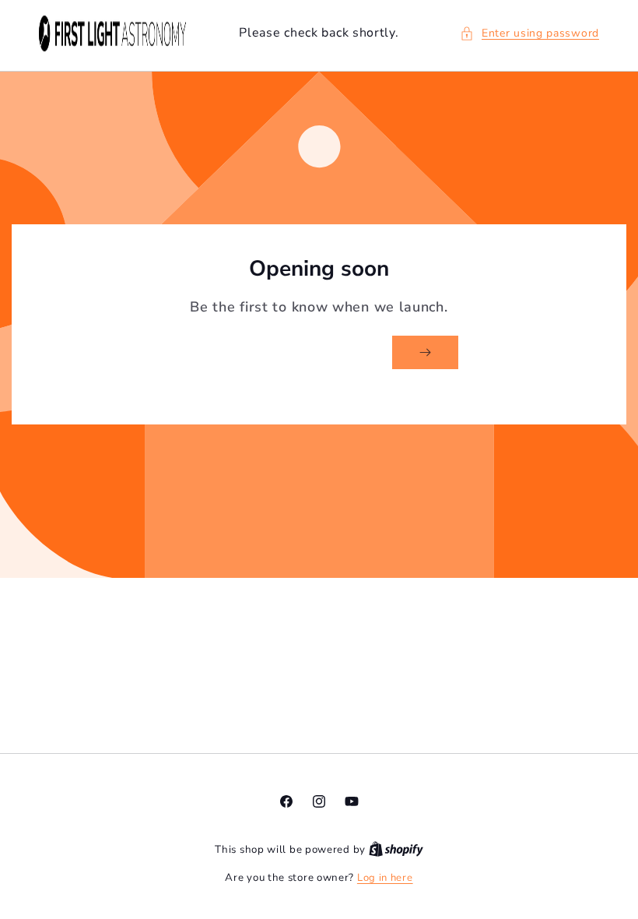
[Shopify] (396, 850)
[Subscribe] (425, 352)
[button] (529, 33)
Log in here (385, 878)
